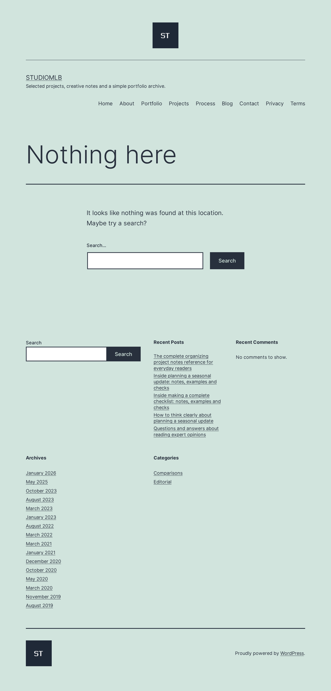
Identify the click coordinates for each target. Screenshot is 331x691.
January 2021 (40, 552)
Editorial (162, 482)
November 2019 (43, 596)
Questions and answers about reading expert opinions (186, 431)
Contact (249, 103)
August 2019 (39, 605)
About (126, 103)
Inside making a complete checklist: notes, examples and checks (187, 401)
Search (34, 342)
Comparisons (168, 473)
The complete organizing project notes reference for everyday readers (183, 362)
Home (105, 103)
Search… (96, 245)
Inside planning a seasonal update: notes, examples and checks (185, 382)
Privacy (275, 103)
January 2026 (41, 473)
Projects (179, 103)
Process (205, 103)
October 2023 (41, 491)
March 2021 (39, 543)
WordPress (292, 653)
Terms (297, 103)
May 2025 (37, 482)
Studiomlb (44, 77)
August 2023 (40, 499)
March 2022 (39, 534)
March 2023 (39, 508)
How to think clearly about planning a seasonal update (183, 418)
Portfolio (151, 103)
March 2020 (39, 588)
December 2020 (43, 561)
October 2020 (41, 570)
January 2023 (41, 517)
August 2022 (40, 526)
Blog (227, 103)
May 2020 (37, 579)
